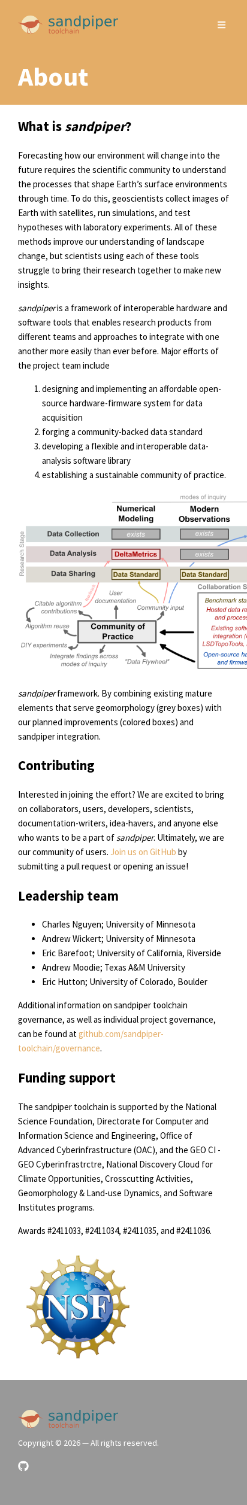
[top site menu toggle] (221, 25)
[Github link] (23, 1466)
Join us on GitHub (143, 852)
